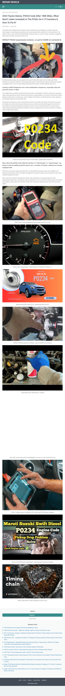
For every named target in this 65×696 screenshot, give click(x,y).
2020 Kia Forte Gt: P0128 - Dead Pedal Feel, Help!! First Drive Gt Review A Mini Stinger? (28, 623)
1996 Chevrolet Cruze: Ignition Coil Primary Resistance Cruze (21, 601)
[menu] (4, 7)
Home (20, 653)
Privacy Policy (36, 653)
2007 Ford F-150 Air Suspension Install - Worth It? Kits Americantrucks (23, 626)
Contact (30, 653)
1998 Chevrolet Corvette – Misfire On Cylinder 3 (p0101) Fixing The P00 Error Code (27, 604)
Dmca (24, 653)
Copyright (44, 653)
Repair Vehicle (10, 2)
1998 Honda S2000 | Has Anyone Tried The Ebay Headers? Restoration (23, 620)
